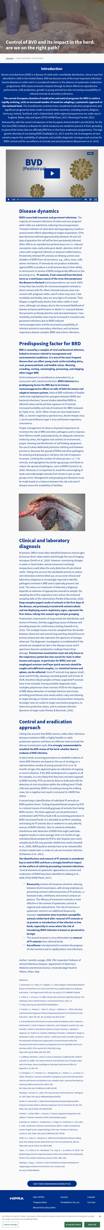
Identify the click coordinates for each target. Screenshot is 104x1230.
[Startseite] (17, 1202)
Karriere (64, 1197)
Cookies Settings (10, 1224)
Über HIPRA (38, 1197)
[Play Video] (8, 199)
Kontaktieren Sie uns (70, 1202)
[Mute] (85, 199)
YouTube (91, 1202)
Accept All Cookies (73, 1224)
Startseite (9, 58)
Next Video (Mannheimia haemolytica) (52, 1184)
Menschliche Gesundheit (44, 1207)
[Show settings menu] (90, 199)
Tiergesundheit (40, 1202)
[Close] (100, 1216)
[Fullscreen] (95, 199)
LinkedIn (91, 1197)
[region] (52, 1221)
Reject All (92, 1224)
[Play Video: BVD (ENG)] (52, 173)
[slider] (50, 199)
